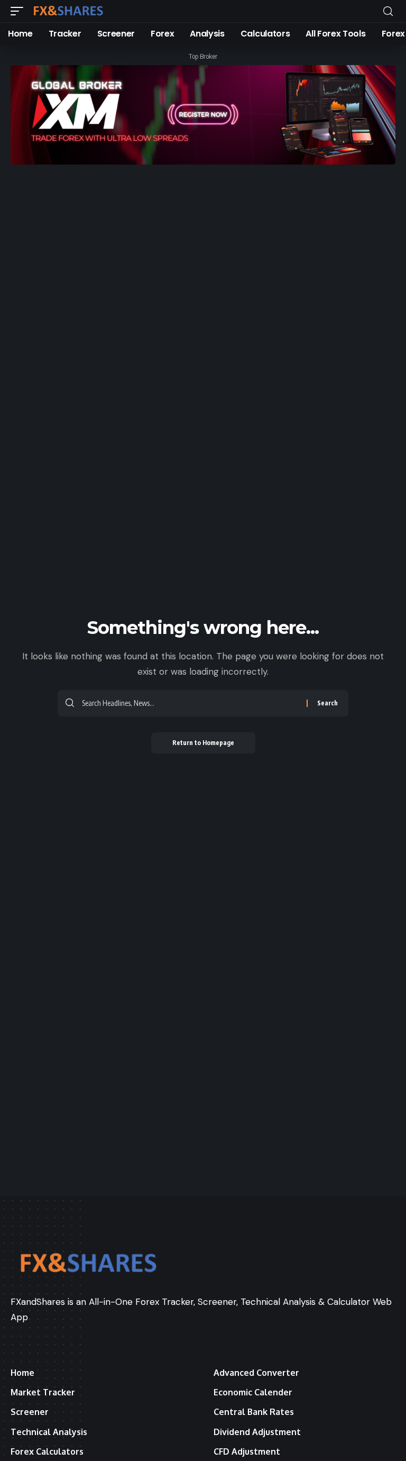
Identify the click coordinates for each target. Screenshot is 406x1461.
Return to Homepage (203, 743)
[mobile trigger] (20, 11)
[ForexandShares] (68, 11)
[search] (388, 11)
